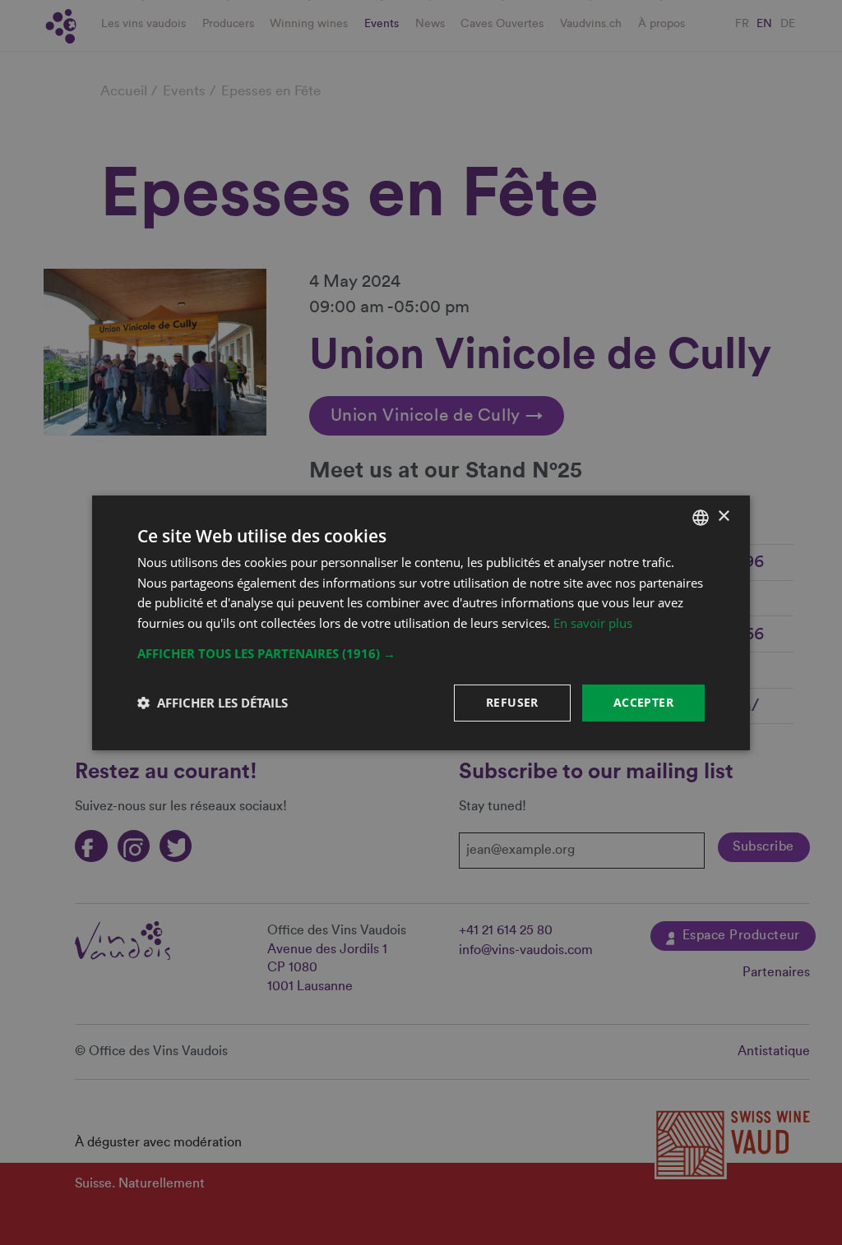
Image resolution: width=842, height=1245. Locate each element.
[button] (421, 653)
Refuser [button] (512, 702)
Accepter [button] (643, 702)
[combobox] (700, 517)
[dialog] (421, 622)
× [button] (723, 516)
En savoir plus (592, 623)
